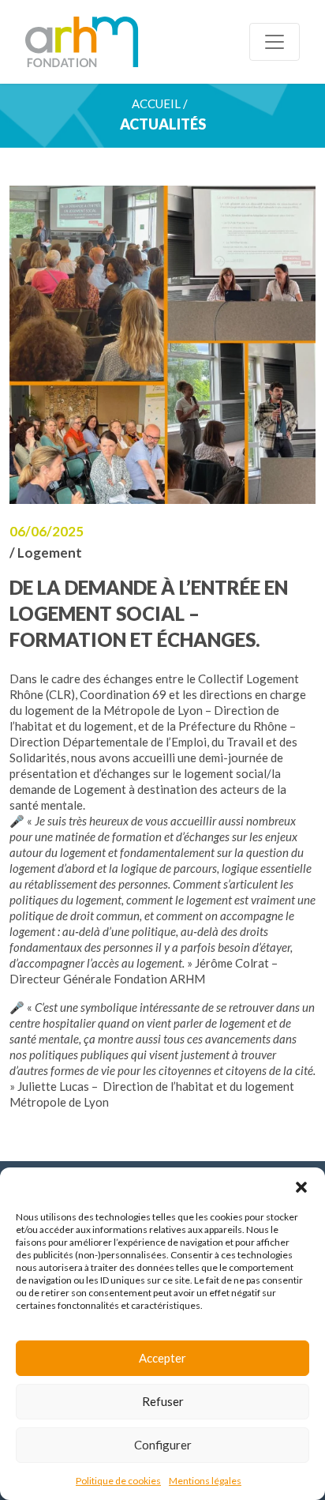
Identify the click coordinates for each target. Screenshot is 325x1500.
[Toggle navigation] (274, 42)
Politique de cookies (118, 1481)
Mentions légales (205, 1481)
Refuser (163, 1401)
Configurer (163, 1445)
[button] (301, 1187)
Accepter (162, 1358)
